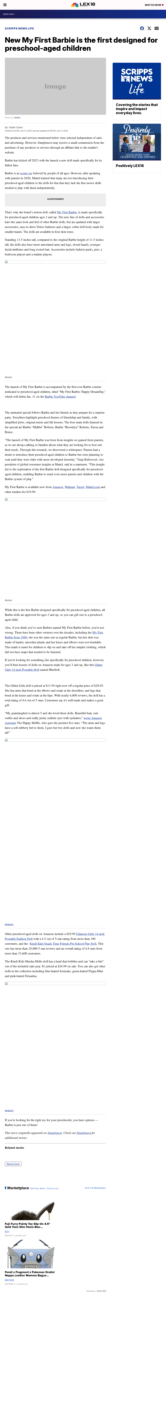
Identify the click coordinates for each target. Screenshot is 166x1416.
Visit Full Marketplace (95, 1188)
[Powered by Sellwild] (101, 1291)
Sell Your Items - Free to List (44, 1188)
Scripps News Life (19, 28)
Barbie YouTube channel (60, 396)
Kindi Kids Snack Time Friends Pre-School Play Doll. (63, 943)
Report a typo (13, 1164)
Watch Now (153, 5)
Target (80, 487)
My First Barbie (67, 212)
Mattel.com (93, 487)
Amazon (58, 487)
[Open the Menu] (4, 5)
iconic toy (26, 173)
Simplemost (54, 1133)
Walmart (70, 487)
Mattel (17, 117)
